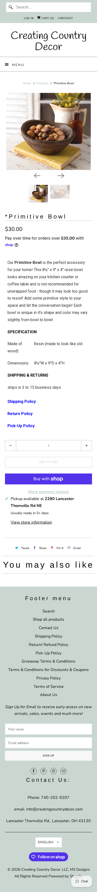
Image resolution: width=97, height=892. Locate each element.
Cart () (47, 18)
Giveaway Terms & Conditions (48, 661)
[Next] (60, 175)
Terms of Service (49, 686)
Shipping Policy (48, 636)
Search (49, 611)
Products (42, 83)
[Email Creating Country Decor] (63, 771)
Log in (29, 18)
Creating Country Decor (40, 869)
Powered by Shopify (65, 876)
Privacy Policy (48, 678)
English (46, 842)
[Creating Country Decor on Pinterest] (43, 771)
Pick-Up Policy (48, 653)
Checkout (65, 18)
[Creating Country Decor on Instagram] (53, 771)
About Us (48, 694)
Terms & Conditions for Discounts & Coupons (48, 669)
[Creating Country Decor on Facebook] (33, 771)
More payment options (48, 492)
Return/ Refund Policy (48, 644)
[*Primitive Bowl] (48, 131)
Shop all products (48, 619)
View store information (31, 522)
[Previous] (36, 175)
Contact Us (48, 628)
